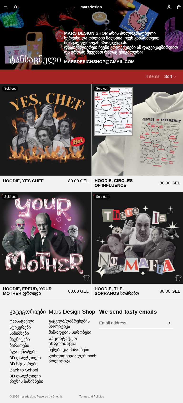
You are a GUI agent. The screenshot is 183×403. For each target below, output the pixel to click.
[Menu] (5, 7)
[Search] (15, 7)
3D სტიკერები (23, 363)
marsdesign (27, 396)
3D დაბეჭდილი (25, 357)
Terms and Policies (91, 396)
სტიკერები (20, 327)
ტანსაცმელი (22, 321)
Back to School (24, 370)
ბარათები (19, 345)
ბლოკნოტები (23, 351)
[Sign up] (168, 323)
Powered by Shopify (49, 396)
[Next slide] (176, 129)
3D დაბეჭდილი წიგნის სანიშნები (26, 379)
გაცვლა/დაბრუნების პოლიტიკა (69, 324)
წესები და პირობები (69, 349)
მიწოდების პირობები (70, 332)
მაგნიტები (20, 339)
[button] (170, 76)
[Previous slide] (99, 129)
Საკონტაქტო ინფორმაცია (63, 341)
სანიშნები (19, 333)
